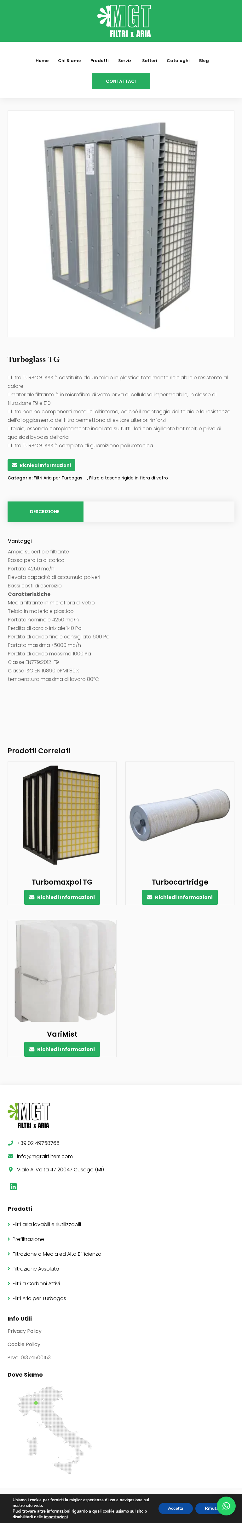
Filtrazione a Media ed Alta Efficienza (57, 1254)
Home (42, 61)
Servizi (125, 61)
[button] (226, 1506)
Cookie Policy (24, 1344)
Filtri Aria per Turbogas (58, 478)
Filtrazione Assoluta (36, 1268)
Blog (204, 61)
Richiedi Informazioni (45, 465)
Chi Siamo (69, 61)
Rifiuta (212, 1508)
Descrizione (44, 511)
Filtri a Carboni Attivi (36, 1283)
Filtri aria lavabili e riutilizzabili (47, 1224)
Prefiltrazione (28, 1239)
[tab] (45, 511)
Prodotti (99, 61)
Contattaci (121, 81)
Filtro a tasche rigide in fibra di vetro (128, 478)
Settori (149, 61)
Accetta (175, 1508)
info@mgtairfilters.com (45, 1156)
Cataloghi (178, 61)
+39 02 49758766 (38, 1143)
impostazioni (56, 1517)
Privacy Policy (25, 1331)
